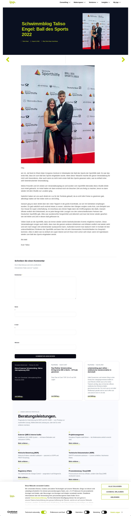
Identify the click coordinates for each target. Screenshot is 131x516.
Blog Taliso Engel (47, 41)
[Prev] (35, 59)
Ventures (92, 2)
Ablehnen (115, 497)
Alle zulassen (115, 486)
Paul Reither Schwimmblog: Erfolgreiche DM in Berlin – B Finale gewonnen (64, 370)
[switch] (69, 512)
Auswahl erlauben (115, 492)
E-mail (16, 324)
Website (17, 342)
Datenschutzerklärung (39, 498)
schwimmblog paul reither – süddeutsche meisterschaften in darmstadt (99, 370)
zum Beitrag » (19, 396)
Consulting (64, 2)
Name (16, 307)
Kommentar (18, 275)
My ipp (115, 2)
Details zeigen (115, 512)
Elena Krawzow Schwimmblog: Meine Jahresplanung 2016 (28, 369)
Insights (105, 2)
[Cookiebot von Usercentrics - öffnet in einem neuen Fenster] (12, 512)
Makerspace (78, 2)
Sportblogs (55, 41)
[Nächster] (96, 59)
